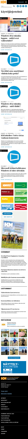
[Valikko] (26, 2)
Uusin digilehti (7, 213)
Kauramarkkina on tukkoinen (10, 301)
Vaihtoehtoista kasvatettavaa (10, 292)
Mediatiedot (4, 400)
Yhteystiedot (4, 406)
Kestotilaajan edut (6, 402)
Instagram (26, 6)
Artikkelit (3, 398)
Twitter (18, 6)
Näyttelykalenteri (5, 420)
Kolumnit (4, 69)
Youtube (20, 6)
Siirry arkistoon (8, 216)
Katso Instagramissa (14, 357)
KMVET (2, 427)
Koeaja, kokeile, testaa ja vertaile (9, 422)
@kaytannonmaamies (11, 324)
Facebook (23, 6)
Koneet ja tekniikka (7, 33)
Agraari (3, 433)
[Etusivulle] (3, 2)
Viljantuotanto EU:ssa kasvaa (10, 309)
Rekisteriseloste (5, 409)
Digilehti (3, 404)
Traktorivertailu (5, 415)
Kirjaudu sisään (6, 393)
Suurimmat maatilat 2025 (7, 413)
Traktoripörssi (5, 418)
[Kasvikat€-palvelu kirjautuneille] (20, 200)
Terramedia (4, 431)
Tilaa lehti (21, 2)
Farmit (2, 429)
